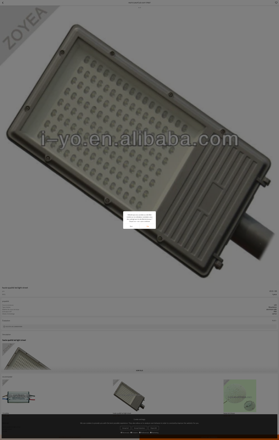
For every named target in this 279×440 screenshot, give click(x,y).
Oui (148, 226)
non (131, 226)
